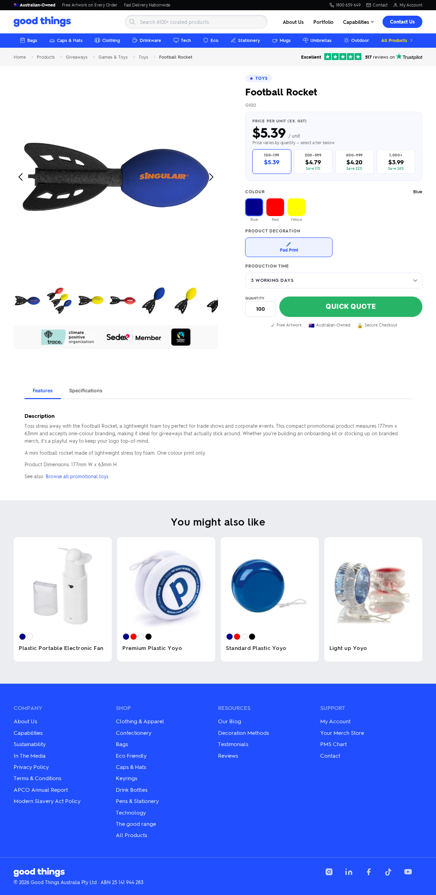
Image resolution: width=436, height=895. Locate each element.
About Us (293, 22)
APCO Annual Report (41, 789)
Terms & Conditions (37, 778)
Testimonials (233, 743)
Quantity (255, 298)
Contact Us (402, 21)
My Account (411, 5)
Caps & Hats (69, 40)
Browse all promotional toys (77, 476)
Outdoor (360, 40)
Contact (380, 5)
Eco (214, 40)
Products (46, 57)
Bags (32, 40)
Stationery (249, 40)
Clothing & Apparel (140, 721)
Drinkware (150, 40)
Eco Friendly (131, 755)
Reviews (228, 755)
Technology (131, 812)
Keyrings (126, 778)
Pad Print (289, 247)
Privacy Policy (31, 766)
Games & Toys (113, 57)
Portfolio (323, 22)
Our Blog (229, 721)
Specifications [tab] (86, 390)
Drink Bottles (131, 789)
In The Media (30, 755)
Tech (186, 40)
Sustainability (30, 743)
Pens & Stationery (137, 800)
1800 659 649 (348, 5)
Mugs (285, 40)
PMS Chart (333, 743)
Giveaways (77, 57)
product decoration (272, 231)
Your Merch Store (342, 732)
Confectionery (133, 732)
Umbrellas (320, 40)
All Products (394, 40)
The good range (136, 823)
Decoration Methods (243, 732)
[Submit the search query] (132, 22)
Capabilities (356, 22)
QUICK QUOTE (351, 306)
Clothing (111, 40)
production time (267, 266)
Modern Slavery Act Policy (47, 800)
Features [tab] (43, 390)
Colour (333, 191)
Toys (143, 57)
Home (20, 57)
